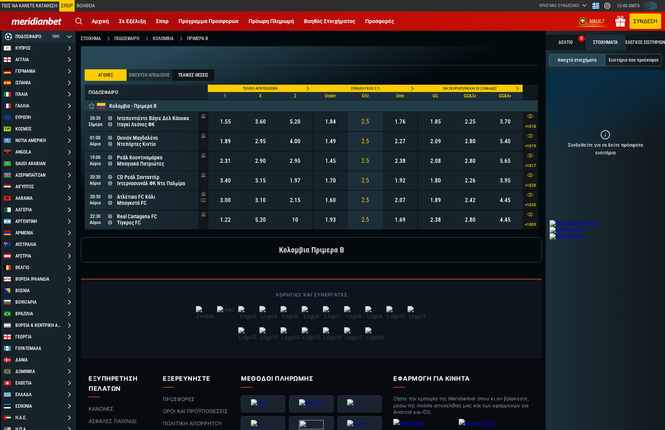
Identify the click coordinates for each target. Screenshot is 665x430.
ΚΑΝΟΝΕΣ (101, 409)
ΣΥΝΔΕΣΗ (645, 21)
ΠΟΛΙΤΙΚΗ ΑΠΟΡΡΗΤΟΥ (192, 423)
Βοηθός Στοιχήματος (329, 21)
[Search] (79, 21)
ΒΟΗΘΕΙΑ (86, 5)
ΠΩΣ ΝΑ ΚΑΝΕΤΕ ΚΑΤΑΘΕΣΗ (29, 5)
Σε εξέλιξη (132, 21)
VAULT (597, 21)
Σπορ (162, 21)
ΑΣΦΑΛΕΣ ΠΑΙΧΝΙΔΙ (113, 421)
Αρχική (100, 21)
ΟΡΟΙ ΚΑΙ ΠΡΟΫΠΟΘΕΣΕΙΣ (195, 411)
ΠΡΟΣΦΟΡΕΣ (179, 399)
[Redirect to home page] (36, 21)
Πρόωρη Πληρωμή (271, 21)
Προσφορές (379, 21)
